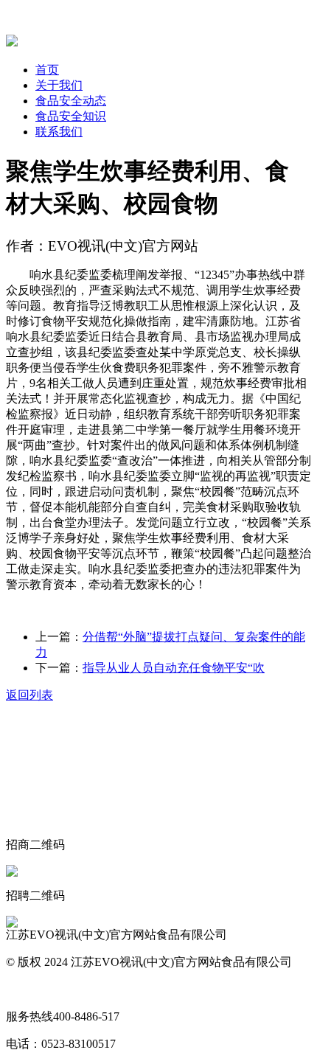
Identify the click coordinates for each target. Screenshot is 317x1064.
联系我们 (59, 131)
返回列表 (29, 695)
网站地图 (29, 989)
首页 (47, 69)
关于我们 (59, 85)
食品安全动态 (70, 100)
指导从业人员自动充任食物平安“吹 (174, 667)
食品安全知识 (70, 116)
